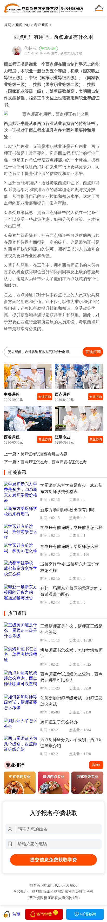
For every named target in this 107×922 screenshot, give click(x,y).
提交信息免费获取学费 (53, 859)
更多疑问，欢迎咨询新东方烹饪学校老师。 (54, 351)
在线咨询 (93, 351)
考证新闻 (41, 25)
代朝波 (30, 48)
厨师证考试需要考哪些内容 (44, 454)
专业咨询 (44, 397)
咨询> (96, 765)
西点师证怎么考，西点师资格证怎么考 (54, 462)
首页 (7, 25)
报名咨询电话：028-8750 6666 (53, 885)
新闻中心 (22, 25)
